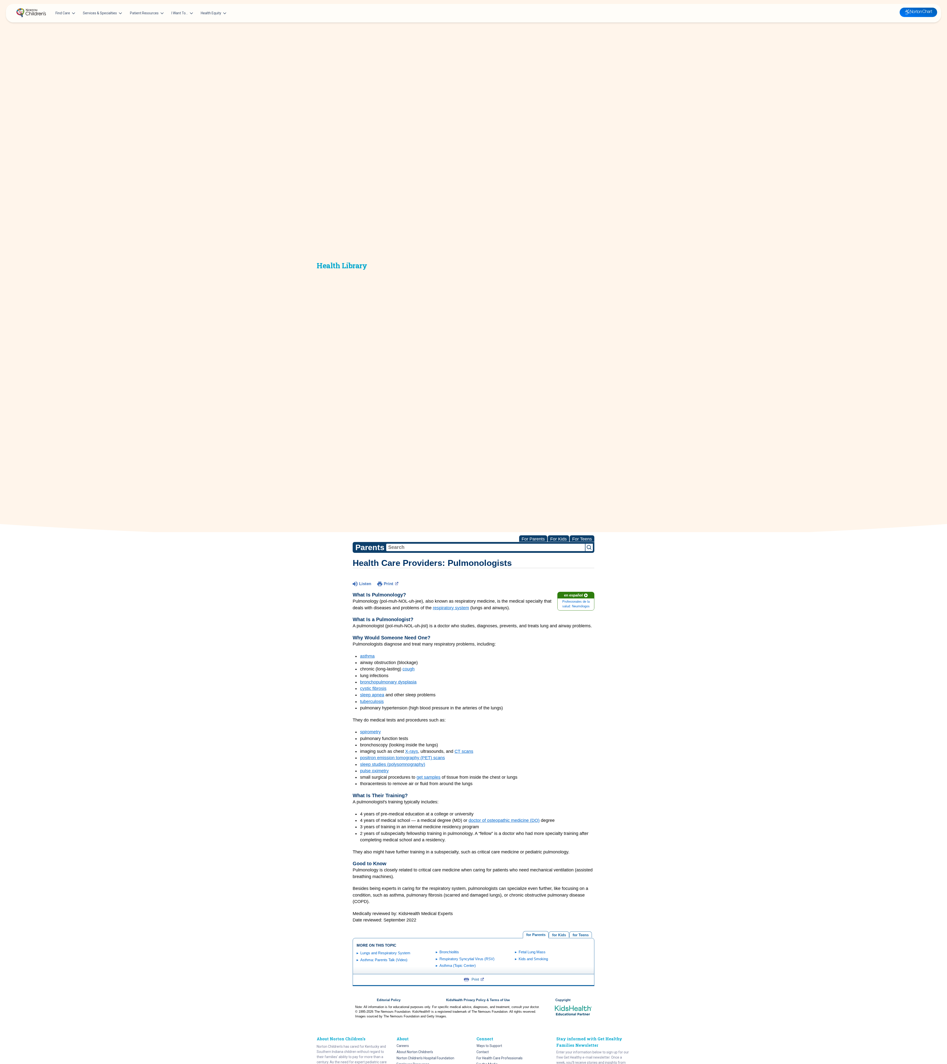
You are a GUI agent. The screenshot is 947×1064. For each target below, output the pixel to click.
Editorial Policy (389, 1000)
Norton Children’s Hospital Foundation (425, 1058)
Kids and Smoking (533, 959)
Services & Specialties (100, 13)
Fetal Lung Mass (532, 952)
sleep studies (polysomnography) (392, 764)
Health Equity (211, 13)
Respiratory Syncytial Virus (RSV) (466, 959)
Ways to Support (489, 1046)
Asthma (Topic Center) (457, 965)
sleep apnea (372, 694)
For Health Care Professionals (499, 1058)
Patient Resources (144, 13)
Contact (482, 1052)
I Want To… (179, 13)
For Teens (582, 539)
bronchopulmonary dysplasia (388, 682)
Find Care (62, 13)
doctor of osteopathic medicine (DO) (504, 820)
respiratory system (451, 607)
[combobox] (485, 547)
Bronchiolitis (449, 952)
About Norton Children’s (415, 1052)
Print (388, 583)
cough (408, 669)
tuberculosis (372, 701)
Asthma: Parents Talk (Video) (383, 960)
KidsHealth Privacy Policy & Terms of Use (478, 1000)
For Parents (533, 539)
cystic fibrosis (373, 688)
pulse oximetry (374, 770)
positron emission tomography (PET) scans (402, 757)
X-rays (411, 751)
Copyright (562, 1000)
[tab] (580, 934)
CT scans (464, 751)
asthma (367, 656)
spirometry (370, 731)
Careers (403, 1046)
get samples (428, 777)
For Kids (558, 539)
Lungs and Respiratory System (385, 953)
